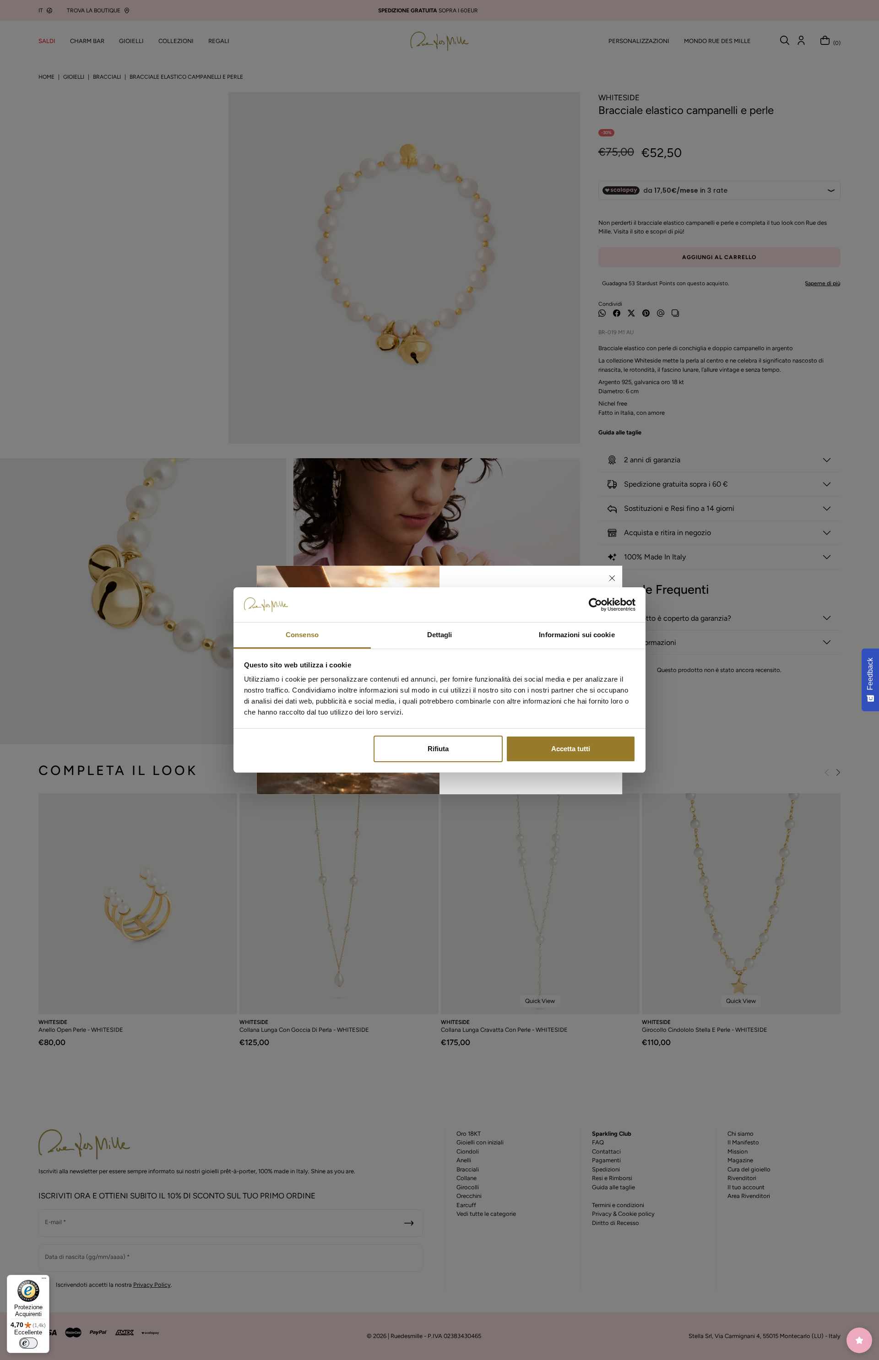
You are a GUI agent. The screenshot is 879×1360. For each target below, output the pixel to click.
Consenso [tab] (302, 635)
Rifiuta (438, 749)
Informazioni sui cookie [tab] (576, 635)
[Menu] (43, 1280)
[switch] (28, 1343)
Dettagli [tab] (439, 635)
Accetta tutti (570, 749)
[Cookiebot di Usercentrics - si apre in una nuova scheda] (595, 605)
